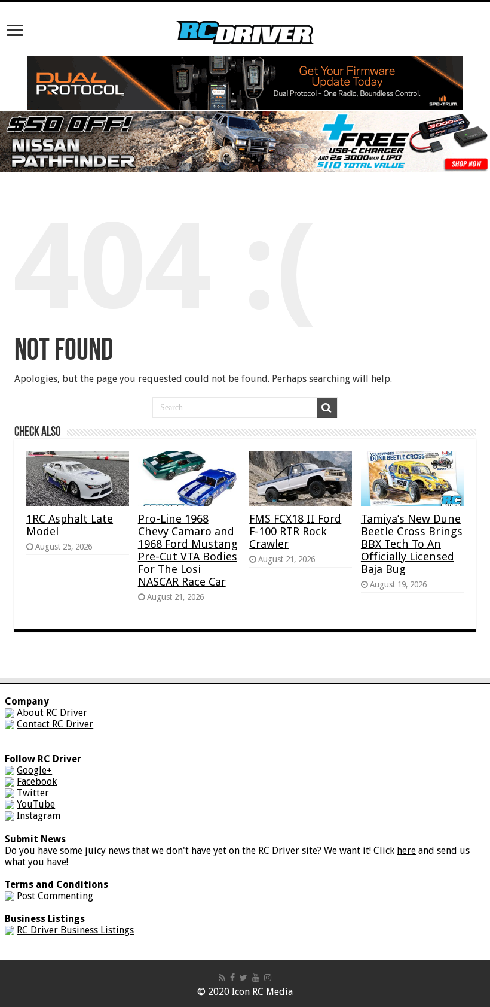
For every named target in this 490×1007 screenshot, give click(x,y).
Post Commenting (55, 896)
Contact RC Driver (55, 724)
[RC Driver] (245, 21)
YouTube (36, 804)
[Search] (327, 408)
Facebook (37, 781)
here (406, 850)
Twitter (33, 793)
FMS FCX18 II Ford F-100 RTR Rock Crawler (295, 531)
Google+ (34, 770)
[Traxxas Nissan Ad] (245, 141)
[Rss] (222, 977)
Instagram (38, 815)
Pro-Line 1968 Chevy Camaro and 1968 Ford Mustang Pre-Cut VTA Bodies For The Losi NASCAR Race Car (188, 550)
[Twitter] (243, 977)
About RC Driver (52, 712)
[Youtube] (256, 977)
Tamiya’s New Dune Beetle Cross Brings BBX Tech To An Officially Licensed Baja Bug (412, 543)
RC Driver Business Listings (75, 930)
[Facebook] (232, 977)
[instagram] (267, 977)
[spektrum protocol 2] (245, 81)
